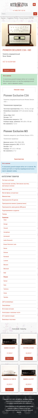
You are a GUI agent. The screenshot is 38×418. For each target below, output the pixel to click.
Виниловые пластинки (8, 319)
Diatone (6, 252)
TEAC (5, 220)
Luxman (6, 260)
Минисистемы (6, 196)
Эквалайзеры (6, 305)
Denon (5, 248)
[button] (34, 4)
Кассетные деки (7, 189)
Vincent (6, 228)
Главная (3, 18)
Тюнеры (4, 214)
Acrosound (7, 236)
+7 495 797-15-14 (19, 10)
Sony (5, 285)
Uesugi (5, 224)
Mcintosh (6, 269)
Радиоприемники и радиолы (10, 210)
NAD (5, 273)
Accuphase (7, 232)
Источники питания (8, 309)
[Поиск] (35, 13)
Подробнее (9, 358)
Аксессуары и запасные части (11, 312)
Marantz (6, 265)
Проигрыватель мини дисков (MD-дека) (14, 207)
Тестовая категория (8, 180)
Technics (6, 289)
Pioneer (16, 18)
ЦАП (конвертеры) (7, 302)
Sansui (5, 281)
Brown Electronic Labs (10, 244)
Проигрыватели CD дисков (10, 200)
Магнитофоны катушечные (10, 193)
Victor (5, 293)
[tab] (19, 89)
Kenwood (6, 256)
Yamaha (6, 297)
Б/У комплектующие (8, 316)
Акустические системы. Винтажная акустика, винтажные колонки (15, 185)
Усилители (10, 18)
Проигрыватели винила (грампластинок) (14, 203)
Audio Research (8, 240)
